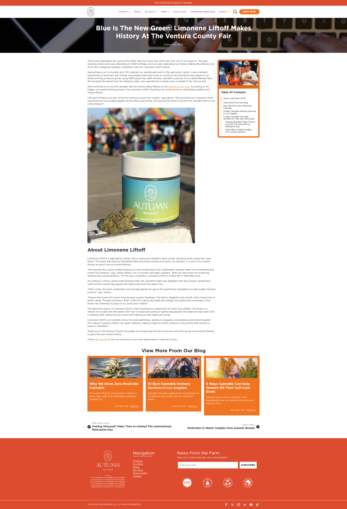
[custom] (257, 504)
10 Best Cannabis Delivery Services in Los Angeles (239, 112)
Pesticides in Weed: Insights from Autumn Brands (238, 131)
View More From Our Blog (235, 103)
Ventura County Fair (178, 87)
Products (123, 12)
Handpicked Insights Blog (203, 12)
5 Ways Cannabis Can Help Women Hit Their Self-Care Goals (238, 118)
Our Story (149, 12)
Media (164, 12)
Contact (222, 12)
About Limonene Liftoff (234, 98)
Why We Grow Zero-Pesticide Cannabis (237, 107)
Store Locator (180, 12)
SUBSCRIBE (248, 465)
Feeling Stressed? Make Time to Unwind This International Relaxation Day (240, 124)
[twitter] (232, 504)
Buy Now (138, 470)
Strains (137, 12)
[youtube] (251, 504)
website (103, 339)
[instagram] (238, 504)
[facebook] (226, 504)
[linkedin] (244, 504)
